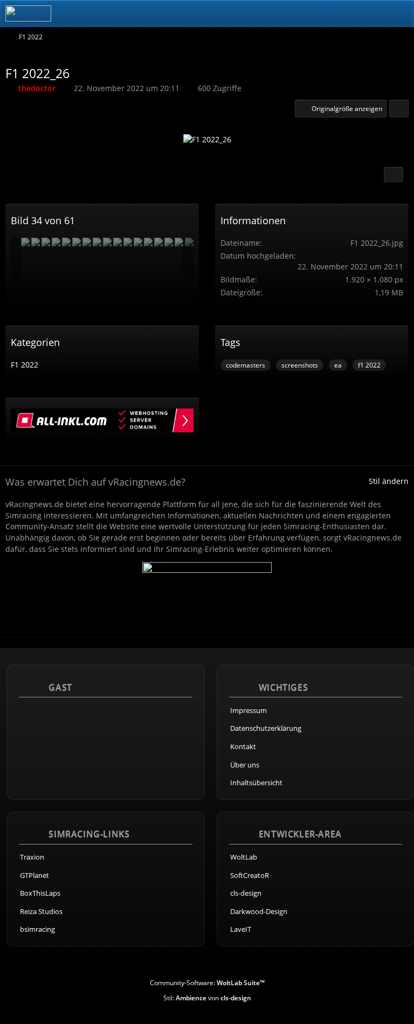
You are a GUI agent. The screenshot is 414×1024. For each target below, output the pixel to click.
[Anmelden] (373, 13)
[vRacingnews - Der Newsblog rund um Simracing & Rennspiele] (28, 13)
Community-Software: (207, 982)
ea (338, 365)
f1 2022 (369, 365)
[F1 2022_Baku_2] (97, 242)
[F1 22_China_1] (66, 242)
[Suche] (346, 13)
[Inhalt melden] (393, 174)
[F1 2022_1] (127, 242)
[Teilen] (399, 109)
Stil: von (207, 997)
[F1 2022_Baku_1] (107, 242)
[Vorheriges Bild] (28, 142)
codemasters (245, 365)
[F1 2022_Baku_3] (46, 242)
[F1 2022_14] (148, 242)
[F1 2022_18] (179, 242)
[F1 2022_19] (117, 242)
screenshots (299, 365)
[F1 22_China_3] (56, 242)
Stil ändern (389, 481)
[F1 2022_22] (76, 242)
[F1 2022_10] (138, 242)
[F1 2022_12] (158, 242)
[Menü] (400, 13)
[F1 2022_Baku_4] (25, 242)
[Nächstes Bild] (385, 142)
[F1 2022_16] (168, 242)
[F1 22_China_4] (86, 242)
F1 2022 (24, 364)
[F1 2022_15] (35, 242)
